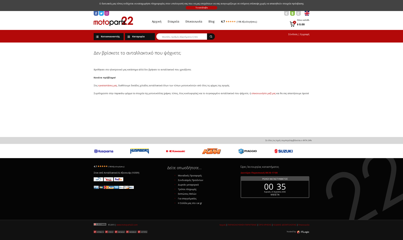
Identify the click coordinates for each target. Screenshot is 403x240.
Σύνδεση (293, 34)
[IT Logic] (303, 231)
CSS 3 (111, 232)
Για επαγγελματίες (187, 198)
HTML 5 (100, 232)
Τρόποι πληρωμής (187, 189)
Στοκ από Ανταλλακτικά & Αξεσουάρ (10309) (116, 172)
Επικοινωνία (193, 21)
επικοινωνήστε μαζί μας (264, 93)
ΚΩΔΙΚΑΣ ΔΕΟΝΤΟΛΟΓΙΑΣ (284, 224)
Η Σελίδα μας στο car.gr (190, 203)
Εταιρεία (173, 21)
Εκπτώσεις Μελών (187, 193)
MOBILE (133, 232)
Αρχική (156, 21)
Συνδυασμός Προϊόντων (190, 180)
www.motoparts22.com (127, 224)
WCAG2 (121, 232)
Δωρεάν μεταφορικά (188, 184)
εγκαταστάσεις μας (107, 85)
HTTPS (144, 232)
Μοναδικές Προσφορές (190, 175)
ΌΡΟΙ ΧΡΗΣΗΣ (265, 224)
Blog (211, 21)
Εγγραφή (304, 34)
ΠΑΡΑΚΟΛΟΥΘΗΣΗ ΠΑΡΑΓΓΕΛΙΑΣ (242, 224)
